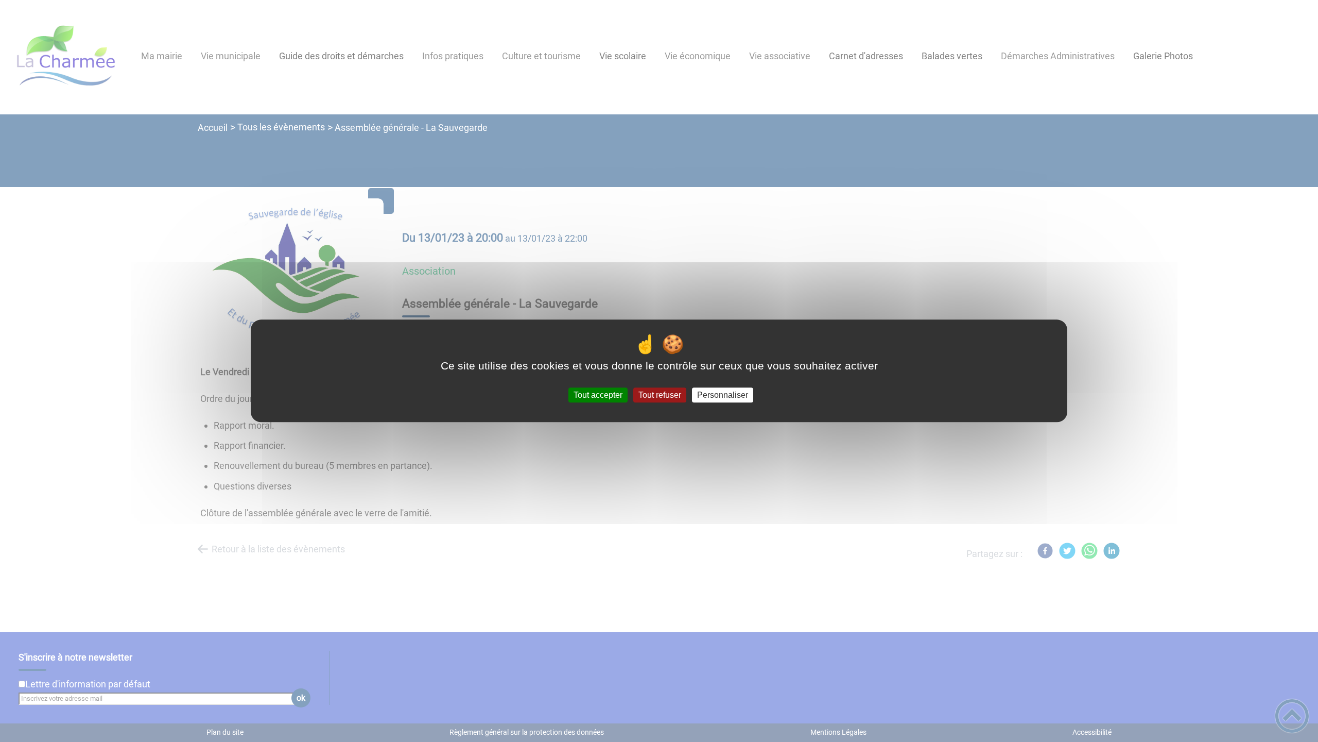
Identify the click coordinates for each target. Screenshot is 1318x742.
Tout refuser (659, 395)
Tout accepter (598, 395)
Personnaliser (722, 395)
